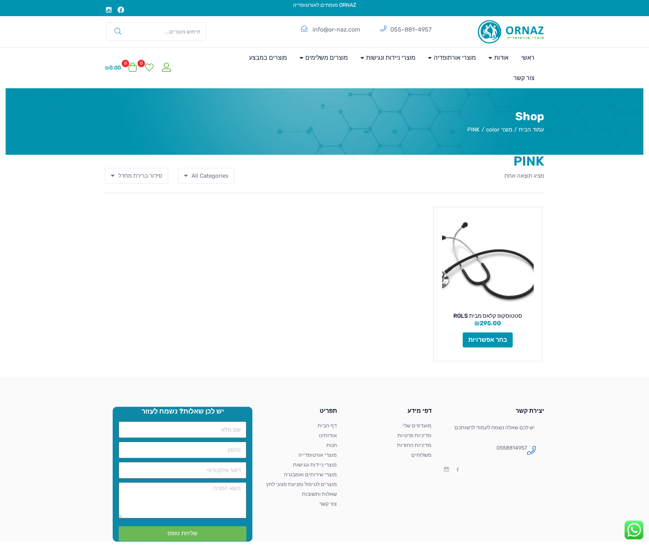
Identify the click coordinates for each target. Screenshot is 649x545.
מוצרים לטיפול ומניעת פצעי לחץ (301, 484)
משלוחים (421, 455)
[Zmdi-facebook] (457, 469)
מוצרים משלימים (326, 57)
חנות (331, 445)
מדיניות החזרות (414, 445)
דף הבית (327, 426)
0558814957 (512, 448)
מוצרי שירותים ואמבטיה (310, 474)
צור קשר (523, 78)
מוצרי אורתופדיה (454, 57)
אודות (501, 57)
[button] (121, 68)
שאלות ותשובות (319, 494)
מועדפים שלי (417, 426)
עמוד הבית (531, 129)
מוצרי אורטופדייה (317, 455)
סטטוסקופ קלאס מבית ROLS (487, 316)
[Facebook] (121, 10)
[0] (149, 68)
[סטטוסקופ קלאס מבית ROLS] (488, 262)
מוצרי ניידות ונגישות (390, 57)
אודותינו (328, 435)
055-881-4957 (411, 29)
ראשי (527, 57)
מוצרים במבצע (268, 57)
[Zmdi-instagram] (109, 10)
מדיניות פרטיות (414, 435)
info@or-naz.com (336, 29)
